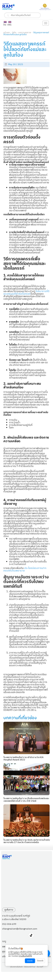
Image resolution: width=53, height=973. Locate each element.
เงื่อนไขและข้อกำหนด (29, 967)
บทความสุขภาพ (24, 32)
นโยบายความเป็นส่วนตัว (16, 967)
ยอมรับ (30, 960)
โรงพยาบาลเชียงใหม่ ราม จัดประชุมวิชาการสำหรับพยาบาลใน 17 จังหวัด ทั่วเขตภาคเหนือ (27, 841)
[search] (8, 15)
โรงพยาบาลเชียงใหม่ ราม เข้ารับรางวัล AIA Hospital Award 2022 (23, 758)
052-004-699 (9, 924)
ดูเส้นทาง (8, 910)
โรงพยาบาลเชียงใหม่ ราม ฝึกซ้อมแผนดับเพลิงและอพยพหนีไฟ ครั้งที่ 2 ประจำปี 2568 (26, 800)
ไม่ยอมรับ (40, 960)
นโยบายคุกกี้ (40, 967)
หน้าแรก (6, 32)
